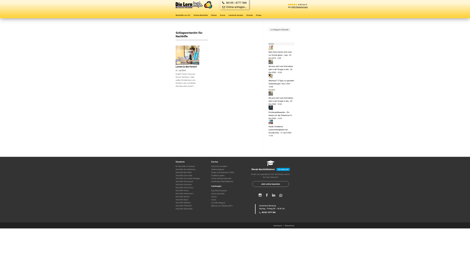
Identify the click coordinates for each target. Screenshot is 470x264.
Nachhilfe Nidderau (183, 202)
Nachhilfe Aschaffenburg (185, 169)
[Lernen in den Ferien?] (187, 64)
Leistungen (216, 186)
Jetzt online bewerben (270, 184)
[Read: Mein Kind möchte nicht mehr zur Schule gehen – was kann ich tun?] (271, 49)
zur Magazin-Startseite (279, 29)
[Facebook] (266, 196)
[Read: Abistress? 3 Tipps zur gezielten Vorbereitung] (271, 77)
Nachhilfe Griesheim (184, 184)
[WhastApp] (281, 196)
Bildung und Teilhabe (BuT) (222, 205)
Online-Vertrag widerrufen (221, 178)
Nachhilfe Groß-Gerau (184, 187)
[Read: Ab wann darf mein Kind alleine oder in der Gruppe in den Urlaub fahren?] (271, 63)
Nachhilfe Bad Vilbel (184, 172)
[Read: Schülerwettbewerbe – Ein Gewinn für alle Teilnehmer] (271, 109)
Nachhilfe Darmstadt (184, 175)
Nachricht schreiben (219, 166)
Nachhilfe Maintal (182, 196)
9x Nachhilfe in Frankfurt (185, 166)
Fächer (214, 196)
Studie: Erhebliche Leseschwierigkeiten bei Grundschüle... (278, 129)
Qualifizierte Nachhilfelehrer (222, 181)
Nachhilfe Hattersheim (184, 193)
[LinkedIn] (273, 196)
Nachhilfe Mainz (182, 199)
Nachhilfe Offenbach (184, 205)
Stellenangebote (217, 169)
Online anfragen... (236, 7)
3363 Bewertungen (299, 7)
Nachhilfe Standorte (219, 190)
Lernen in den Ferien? (186, 66)
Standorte (180, 161)
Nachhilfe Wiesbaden (184, 208)
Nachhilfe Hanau (182, 190)
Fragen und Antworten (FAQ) (222, 172)
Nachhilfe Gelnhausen (184, 181)
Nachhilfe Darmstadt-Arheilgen (188, 178)
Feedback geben (218, 175)
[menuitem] (184, 15)
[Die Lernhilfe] (194, 6)
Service (214, 161)
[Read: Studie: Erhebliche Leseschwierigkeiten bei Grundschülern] (271, 123)
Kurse (213, 199)
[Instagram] (260, 196)
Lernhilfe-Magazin (218, 202)
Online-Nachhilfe (217, 193)
